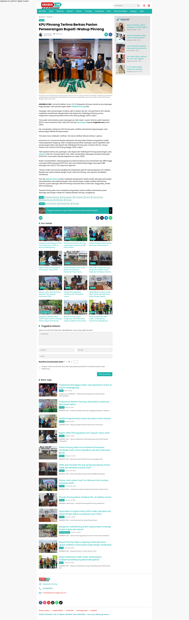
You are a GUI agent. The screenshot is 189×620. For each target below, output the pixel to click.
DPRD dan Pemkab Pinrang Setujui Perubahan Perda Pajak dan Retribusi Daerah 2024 (100, 270)
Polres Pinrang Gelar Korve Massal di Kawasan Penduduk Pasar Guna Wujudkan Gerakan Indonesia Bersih (74, 270)
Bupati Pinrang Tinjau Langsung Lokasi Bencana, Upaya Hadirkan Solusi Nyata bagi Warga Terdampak (75, 319)
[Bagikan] (110, 34)
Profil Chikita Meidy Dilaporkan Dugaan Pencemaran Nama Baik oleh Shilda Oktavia (136, 68)
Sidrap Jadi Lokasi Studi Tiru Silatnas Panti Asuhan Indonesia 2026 (50, 294)
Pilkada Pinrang (47, 200)
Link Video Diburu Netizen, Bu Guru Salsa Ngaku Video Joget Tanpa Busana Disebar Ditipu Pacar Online (137, 58)
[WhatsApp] (110, 218)
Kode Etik (69, 610)
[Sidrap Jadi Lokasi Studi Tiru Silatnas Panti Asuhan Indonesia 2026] (50, 282)
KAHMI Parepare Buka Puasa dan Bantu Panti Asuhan (100, 244)
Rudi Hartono (48, 34)
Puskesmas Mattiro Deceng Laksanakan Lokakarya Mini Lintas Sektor (75, 245)
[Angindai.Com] (56, 5)
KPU (88, 197)
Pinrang (60, 200)
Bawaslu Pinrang (53, 197)
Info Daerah (52, 204)
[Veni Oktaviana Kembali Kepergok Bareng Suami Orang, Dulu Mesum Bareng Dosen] (120, 48)
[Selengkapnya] (132, 19)
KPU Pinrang (98, 197)
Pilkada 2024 (65, 204)
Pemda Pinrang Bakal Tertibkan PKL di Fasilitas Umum (73, 294)
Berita (42, 239)
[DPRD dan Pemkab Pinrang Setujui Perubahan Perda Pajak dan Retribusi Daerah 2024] (100, 258)
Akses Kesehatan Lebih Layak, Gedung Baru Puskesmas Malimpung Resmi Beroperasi (98, 319)
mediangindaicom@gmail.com (54, 593)
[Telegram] (106, 218)
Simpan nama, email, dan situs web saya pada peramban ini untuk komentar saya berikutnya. (73, 367)
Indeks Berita (58, 610)
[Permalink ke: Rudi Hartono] (41, 34)
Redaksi (94, 610)
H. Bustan (79, 197)
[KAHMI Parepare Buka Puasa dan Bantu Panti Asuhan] (100, 233)
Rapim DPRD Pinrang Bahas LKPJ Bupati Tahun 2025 (49, 269)
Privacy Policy (44, 610)
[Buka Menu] (149, 5)
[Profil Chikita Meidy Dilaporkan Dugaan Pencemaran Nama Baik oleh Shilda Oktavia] (120, 69)
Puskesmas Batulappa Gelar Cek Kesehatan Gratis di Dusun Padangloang (50, 245)
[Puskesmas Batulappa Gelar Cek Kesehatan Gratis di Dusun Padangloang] (50, 233)
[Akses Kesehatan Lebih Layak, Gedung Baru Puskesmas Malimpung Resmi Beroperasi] (100, 307)
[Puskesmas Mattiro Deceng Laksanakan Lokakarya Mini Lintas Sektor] (75, 233)
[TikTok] (61, 602)
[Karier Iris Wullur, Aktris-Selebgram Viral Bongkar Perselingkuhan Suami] (120, 27)
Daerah (41, 20)
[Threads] (52, 602)
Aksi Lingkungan (45, 312)
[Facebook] (98, 218)
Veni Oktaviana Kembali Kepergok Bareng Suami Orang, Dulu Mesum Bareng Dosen (136, 47)
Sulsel (69, 200)
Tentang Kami (82, 610)
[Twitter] (102, 218)
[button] (138, 5)
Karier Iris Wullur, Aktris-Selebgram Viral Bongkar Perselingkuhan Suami (137, 26)
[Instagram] (44, 602)
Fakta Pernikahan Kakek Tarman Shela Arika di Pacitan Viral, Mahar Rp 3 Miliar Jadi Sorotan (137, 37)
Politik (76, 204)
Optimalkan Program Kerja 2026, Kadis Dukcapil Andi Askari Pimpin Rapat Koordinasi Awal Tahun (99, 294)
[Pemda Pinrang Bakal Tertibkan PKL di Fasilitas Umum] (75, 282)
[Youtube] (48, 602)
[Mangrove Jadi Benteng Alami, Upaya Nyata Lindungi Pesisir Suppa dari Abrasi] (50, 307)
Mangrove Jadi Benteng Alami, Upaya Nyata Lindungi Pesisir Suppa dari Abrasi (50, 319)
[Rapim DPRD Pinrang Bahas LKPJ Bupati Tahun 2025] (50, 258)
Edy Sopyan (67, 197)
